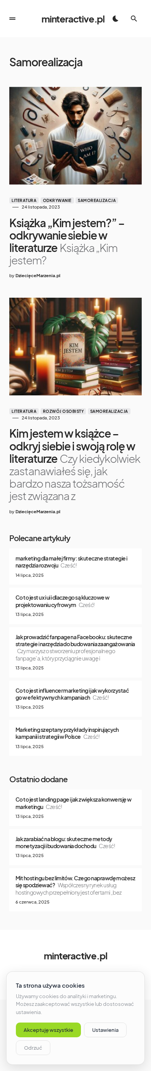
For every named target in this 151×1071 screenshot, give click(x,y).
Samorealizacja (97, 200)
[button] (12, 18)
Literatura (24, 200)
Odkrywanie (57, 200)
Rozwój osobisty (63, 411)
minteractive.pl (73, 18)
